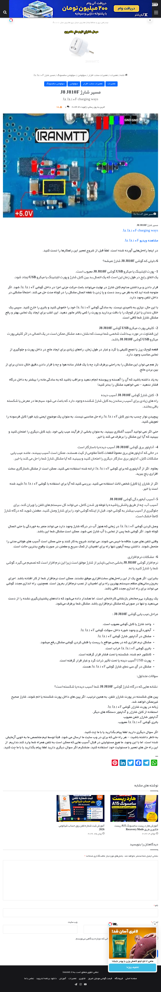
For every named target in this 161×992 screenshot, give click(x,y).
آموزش (62, 978)
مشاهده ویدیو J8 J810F (141, 241)
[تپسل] (11, 20)
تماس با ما (29, 978)
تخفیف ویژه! (132, 967)
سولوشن (82, 75)
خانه (122, 75)
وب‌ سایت (72, 922)
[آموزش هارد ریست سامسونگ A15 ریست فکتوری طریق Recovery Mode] (134, 808)
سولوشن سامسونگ (66, 75)
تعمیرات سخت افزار (98, 75)
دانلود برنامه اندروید (46, 978)
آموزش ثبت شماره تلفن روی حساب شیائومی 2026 (81, 827)
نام (156, 905)
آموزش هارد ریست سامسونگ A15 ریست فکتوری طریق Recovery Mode (136, 827)
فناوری (82, 978)
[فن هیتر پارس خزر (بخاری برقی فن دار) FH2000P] (80, 46)
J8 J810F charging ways (140, 231)
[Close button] (155, 924)
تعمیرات (114, 75)
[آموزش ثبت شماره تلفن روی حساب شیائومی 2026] (80, 808)
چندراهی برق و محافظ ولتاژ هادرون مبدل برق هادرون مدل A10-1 (80, 23)
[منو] (156, 13)
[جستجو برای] (5, 13)
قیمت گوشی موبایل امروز (100, 978)
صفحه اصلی (131, 978)
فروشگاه (119, 978)
